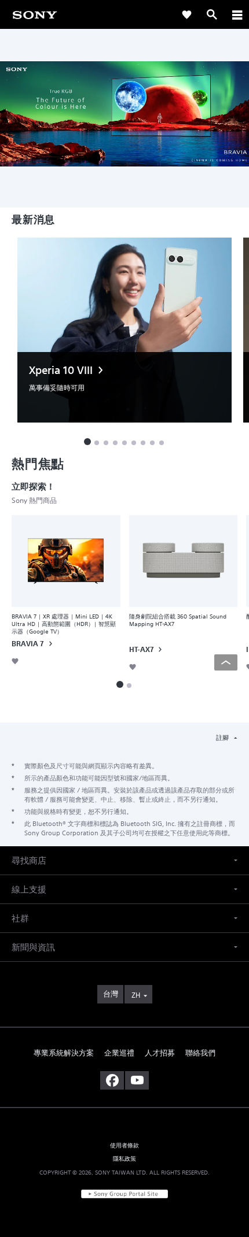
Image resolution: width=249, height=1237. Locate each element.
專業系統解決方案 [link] (64, 1053)
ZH (135, 995)
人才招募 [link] (160, 1053)
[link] (35, 14)
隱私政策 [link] (125, 1158)
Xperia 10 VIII (61, 370)
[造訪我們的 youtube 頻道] (137, 1080)
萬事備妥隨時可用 (57, 387)
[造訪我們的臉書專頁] (112, 1080)
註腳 (223, 737)
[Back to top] (225, 662)
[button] (87, 441)
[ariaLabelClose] (237, 14)
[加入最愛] (15, 661)
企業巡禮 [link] (119, 1053)
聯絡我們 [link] (200, 1053)
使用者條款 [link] (125, 1145)
